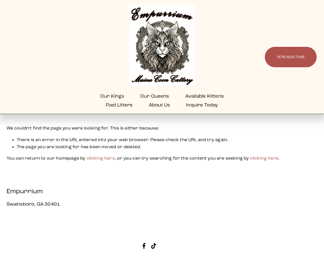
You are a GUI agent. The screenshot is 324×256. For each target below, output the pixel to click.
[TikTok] (154, 246)
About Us (159, 105)
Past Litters (119, 105)
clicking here (101, 158)
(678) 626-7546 (291, 57)
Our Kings (112, 96)
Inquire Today (202, 105)
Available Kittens (204, 96)
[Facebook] (144, 246)
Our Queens (154, 96)
